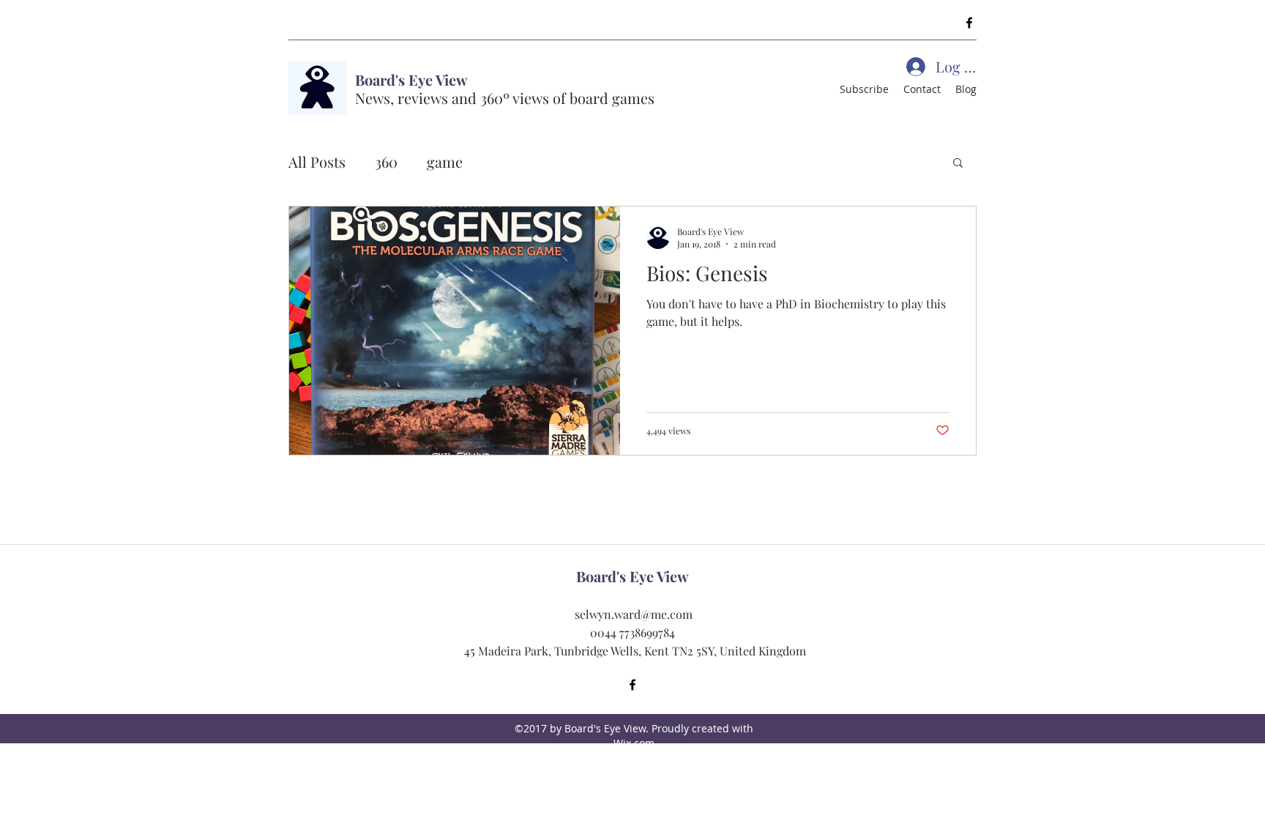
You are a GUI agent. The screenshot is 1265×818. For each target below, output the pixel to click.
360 (386, 161)
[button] (958, 163)
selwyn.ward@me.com (634, 614)
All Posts (317, 161)
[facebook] (969, 22)
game (445, 161)
